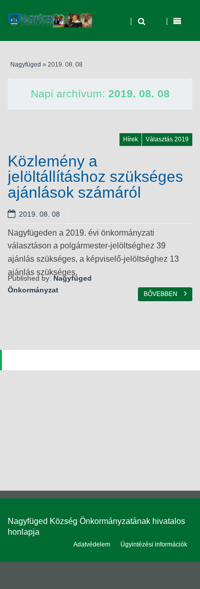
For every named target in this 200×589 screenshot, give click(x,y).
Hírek (130, 139)
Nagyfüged (25, 64)
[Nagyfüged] (50, 20)
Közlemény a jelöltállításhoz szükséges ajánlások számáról (95, 176)
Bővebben (161, 294)
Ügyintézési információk (154, 544)
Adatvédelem (91, 544)
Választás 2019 (167, 139)
